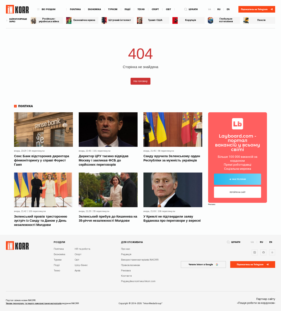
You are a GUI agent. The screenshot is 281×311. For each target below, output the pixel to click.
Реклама (126, 271)
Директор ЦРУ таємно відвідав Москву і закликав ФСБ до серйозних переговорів (103, 160)
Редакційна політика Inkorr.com (138, 281)
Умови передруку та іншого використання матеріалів (34, 304)
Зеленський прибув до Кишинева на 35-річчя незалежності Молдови (108, 219)
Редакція (126, 255)
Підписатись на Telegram (250, 264)
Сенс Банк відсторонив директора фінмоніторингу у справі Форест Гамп (41, 160)
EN (228, 9)
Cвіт (168, 9)
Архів (77, 271)
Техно (141, 9)
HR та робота (82, 249)
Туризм (112, 9)
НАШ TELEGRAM (239, 179)
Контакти (126, 276)
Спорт (155, 9)
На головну (140, 81)
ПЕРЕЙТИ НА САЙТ (237, 192)
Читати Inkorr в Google (201, 264)
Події (128, 9)
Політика (75, 9)
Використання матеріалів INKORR (140, 260)
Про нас (125, 249)
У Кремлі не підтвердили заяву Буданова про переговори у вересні (172, 219)
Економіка (94, 9)
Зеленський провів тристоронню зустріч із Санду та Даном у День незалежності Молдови (40, 221)
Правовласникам (130, 265)
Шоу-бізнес (81, 265)
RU (218, 9)
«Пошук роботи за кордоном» (256, 303)
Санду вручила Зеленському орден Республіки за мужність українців (171, 158)
